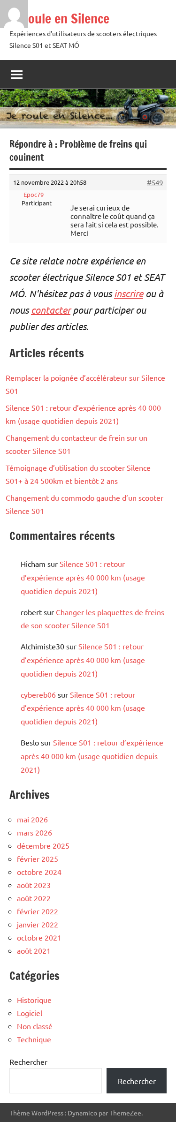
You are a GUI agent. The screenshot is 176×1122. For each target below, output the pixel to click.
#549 (155, 182)
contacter (50, 310)
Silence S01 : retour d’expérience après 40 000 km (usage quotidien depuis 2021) (83, 577)
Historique (34, 999)
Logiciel (29, 1012)
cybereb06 (38, 694)
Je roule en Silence (59, 18)
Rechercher (28, 1061)
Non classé (35, 1026)
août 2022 (34, 898)
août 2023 (34, 884)
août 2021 (34, 950)
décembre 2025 (43, 845)
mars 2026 (34, 832)
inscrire (128, 293)
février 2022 (37, 911)
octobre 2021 (39, 937)
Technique (34, 1039)
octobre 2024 (39, 871)
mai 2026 (32, 819)
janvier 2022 (37, 924)
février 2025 (37, 858)
